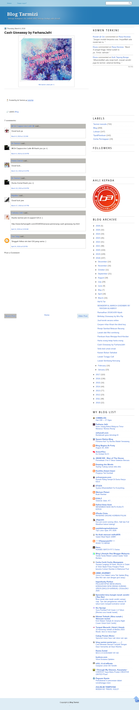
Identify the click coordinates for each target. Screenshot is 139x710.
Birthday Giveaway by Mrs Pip (110, 316)
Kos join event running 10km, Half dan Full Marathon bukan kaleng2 (112, 523)
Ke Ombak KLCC (102, 454)
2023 (98, 238)
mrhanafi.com (102, 433)
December (102, 262)
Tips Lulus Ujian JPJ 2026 (106, 530)
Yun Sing (15, 236)
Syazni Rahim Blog (104, 439)
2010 (98, 403)
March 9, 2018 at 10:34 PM (20, 153)
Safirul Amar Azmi (104, 505)
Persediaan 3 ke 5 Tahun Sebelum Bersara (112, 460)
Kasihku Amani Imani (105, 471)
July (99, 282)
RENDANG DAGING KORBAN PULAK (111, 516)
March (100, 298)
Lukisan (96, 132)
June (100, 286)
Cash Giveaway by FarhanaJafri (28, 32)
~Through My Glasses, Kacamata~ (111, 670)
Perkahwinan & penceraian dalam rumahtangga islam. (109, 682)
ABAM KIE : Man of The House (110, 458)
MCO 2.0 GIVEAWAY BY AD (107, 653)
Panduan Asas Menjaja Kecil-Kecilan (113, 337)
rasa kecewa (124, 37)
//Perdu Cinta (102, 513)
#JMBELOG (101, 418)
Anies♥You (101, 452)
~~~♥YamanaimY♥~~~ (105, 541)
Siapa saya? (22, 3)
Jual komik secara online (108, 320)
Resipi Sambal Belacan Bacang (110, 329)
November (102, 266)
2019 (98, 254)
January (101, 370)
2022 (98, 242)
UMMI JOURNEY (103, 573)
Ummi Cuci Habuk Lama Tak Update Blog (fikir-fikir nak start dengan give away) (112, 576)
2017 (98, 375)
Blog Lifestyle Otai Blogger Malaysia (112, 554)
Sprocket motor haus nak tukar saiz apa (111, 638)
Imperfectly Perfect (104, 582)
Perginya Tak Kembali (104, 473)
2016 (98, 379)
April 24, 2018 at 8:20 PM (19, 246)
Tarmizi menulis (100, 124)
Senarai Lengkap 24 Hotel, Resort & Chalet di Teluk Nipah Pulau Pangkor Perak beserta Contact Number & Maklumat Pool (112, 566)
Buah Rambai (101, 494)
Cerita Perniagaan (101, 139)
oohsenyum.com (103, 477)
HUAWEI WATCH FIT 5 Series (108, 550)
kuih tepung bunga (120, 57)
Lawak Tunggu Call (105, 357)
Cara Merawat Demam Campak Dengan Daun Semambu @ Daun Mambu (111, 645)
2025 (98, 230)
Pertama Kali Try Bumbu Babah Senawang (112, 441)
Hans (98, 547)
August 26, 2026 (102, 448)
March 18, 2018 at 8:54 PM (20, 188)
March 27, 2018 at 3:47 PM (20, 205)
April (100, 294)
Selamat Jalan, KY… (104, 501)
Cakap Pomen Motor (105, 636)
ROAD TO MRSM (103, 543)
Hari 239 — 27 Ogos (104, 420)
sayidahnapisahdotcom (107, 528)
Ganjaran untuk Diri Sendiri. (106, 666)
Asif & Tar (101, 302)
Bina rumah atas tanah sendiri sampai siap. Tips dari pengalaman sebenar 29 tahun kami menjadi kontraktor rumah (111, 601)
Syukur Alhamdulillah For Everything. (110, 488)
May (100, 290)
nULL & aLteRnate (104, 663)
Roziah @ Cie (99, 37)
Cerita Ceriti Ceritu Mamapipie (109, 562)
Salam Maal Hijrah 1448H (106, 537)
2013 (98, 391)
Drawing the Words (104, 465)
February (102, 366)
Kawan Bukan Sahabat (107, 353)
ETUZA (99, 486)
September (103, 274)
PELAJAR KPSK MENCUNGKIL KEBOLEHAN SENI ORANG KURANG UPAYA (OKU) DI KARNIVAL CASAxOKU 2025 (112, 587)
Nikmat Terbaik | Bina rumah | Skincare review (109, 618)
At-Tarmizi (15, 143)
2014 (98, 387)
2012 (98, 395)
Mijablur (14, 195)
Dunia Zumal (17, 161)
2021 (98, 246)
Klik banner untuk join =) (46, 84)
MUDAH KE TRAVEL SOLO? (107, 689)
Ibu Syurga (101, 608)
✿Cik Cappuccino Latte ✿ (22, 126)
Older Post (82, 316)
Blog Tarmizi (22, 14)
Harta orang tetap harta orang (110, 341)
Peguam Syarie (102, 678)
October (101, 270)
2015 (98, 383)
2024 (98, 234)
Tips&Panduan (99, 135)
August (101, 278)
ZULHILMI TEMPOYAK (106, 687)
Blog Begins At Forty (105, 446)
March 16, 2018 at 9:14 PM (20, 171)
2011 (98, 399)
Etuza (95, 47)
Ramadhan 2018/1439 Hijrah (109, 312)
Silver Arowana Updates (105, 659)
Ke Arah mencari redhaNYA (108, 535)
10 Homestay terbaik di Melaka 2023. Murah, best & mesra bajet (110, 631)
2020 (98, 250)
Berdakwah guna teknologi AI (107, 435)
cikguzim (100, 520)
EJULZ (99, 499)
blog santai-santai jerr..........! (109, 642)
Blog (17, 112)
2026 (98, 226)
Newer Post (10, 316)
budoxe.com (101, 657)
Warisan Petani (102, 492)
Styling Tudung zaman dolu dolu (108, 467)
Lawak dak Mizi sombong (108, 333)
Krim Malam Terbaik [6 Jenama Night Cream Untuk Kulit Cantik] (110, 622)
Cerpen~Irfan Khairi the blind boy (111, 324)
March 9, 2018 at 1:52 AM (19, 136)
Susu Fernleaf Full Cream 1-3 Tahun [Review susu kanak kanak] (110, 611)
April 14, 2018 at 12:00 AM (19, 229)
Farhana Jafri (17, 213)
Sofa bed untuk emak (106, 349)
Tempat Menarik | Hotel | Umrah (110, 627)
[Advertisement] (113, 89)
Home (9, 3)
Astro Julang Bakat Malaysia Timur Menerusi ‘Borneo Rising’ (109, 428)
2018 (98, 258)
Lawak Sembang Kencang (108, 361)
